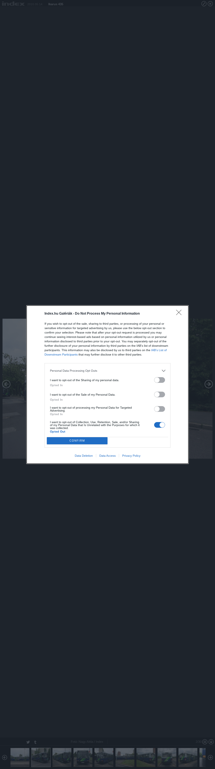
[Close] (180, 314)
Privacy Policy (131, 455)
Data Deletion (84, 455)
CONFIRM (77, 440)
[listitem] (107, 371)
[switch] (159, 380)
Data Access (107, 455)
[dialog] (107, 385)
